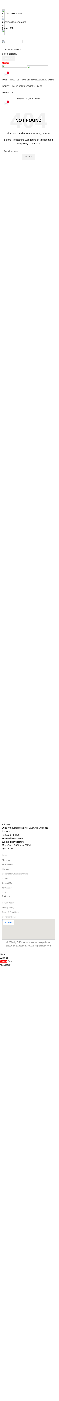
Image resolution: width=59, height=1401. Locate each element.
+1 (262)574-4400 (10, 1023)
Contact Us (7, 1071)
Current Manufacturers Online (15, 1062)
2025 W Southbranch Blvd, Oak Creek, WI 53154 (26, 1016)
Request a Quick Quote (28, 98)
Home (4, 1043)
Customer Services (10, 1105)
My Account (7, 1076)
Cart (4, 1080)
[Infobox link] (28, 674)
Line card (6, 1057)
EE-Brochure (7, 1053)
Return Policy (8, 1091)
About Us (6, 1048)
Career (5, 1066)
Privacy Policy (8, 1095)
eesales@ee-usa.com (12, 1026)
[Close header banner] (3, 3)
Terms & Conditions (10, 1100)
